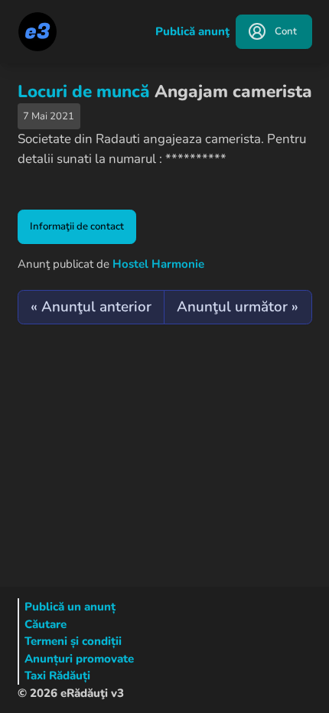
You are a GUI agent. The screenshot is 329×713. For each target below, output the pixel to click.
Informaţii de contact (77, 226)
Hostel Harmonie (158, 264)
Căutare (45, 624)
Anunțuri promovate (79, 658)
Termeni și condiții (73, 641)
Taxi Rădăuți (57, 675)
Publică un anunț (70, 606)
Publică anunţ (192, 31)
